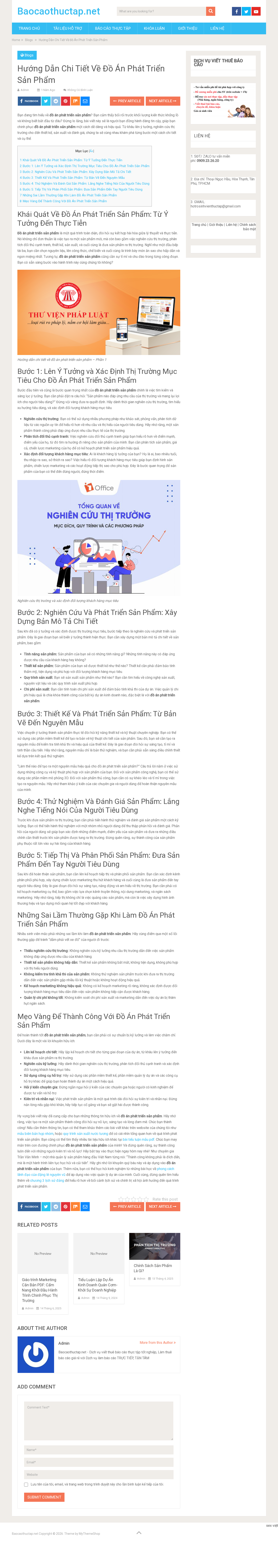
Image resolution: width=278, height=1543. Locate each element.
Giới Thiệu (187, 28)
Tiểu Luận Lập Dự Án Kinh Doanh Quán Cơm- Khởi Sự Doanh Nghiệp (97, 1284)
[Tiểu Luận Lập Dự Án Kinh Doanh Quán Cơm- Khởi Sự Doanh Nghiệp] (98, 1253)
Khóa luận (154, 28)
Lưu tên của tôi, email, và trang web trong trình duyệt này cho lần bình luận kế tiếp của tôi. (97, 1484)
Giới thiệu (216, 225)
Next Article (161, 101)
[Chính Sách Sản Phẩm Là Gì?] (154, 1246)
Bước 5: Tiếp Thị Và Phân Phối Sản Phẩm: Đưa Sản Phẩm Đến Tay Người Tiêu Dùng (81, 189)
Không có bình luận (80, 90)
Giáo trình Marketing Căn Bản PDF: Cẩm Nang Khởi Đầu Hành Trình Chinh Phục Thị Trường (40, 1290)
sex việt (272, 1525)
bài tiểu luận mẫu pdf (138, 1139)
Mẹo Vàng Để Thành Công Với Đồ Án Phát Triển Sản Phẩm (63, 201)
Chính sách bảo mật (248, 227)
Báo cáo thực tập (113, 28)
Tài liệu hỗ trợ (67, 28)
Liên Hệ (217, 28)
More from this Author (157, 1343)
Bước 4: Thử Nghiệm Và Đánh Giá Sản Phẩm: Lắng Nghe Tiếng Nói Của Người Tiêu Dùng (84, 184)
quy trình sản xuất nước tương (85, 1134)
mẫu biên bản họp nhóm (35, 1134)
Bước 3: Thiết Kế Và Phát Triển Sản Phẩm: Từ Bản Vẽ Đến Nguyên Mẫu (72, 178)
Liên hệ (231, 225)
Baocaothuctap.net (58, 11)
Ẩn (91, 151)
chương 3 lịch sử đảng (47, 1180)
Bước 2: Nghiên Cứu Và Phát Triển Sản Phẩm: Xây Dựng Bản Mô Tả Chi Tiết (75, 172)
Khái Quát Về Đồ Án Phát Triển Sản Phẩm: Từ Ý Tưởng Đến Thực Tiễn (71, 160)
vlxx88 (271, 1531)
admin (25, 90)
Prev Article (129, 101)
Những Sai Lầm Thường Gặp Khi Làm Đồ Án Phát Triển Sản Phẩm (68, 195)
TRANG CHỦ (29, 28)
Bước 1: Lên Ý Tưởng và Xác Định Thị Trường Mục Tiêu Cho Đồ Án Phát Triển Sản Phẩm (84, 166)
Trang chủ (199, 225)
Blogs (29, 55)
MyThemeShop (89, 1533)
